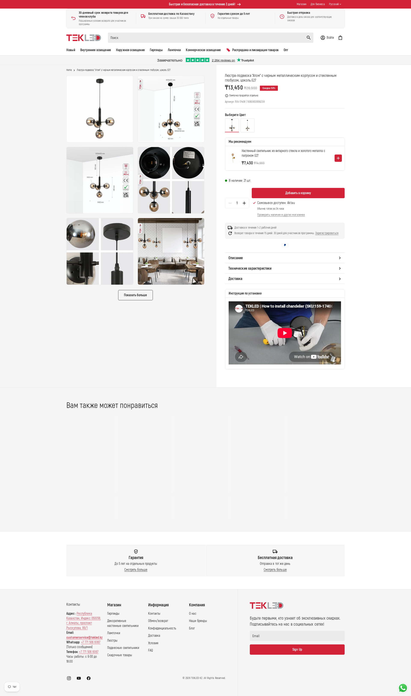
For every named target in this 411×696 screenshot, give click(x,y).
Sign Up (297, 649)
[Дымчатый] (232, 125)
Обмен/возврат (158, 621)
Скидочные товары (119, 655)
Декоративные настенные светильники (122, 623)
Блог (192, 628)
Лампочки (113, 633)
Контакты (154, 613)
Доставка (154, 636)
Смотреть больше (135, 570)
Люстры (112, 640)
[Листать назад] (62, 467)
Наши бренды (198, 621)
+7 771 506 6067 (90, 642)
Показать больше (135, 295)
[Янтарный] (248, 125)
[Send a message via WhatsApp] (403, 688)
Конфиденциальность (162, 628)
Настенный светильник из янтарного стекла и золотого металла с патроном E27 (283, 153)
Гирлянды (113, 613)
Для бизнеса (318, 4)
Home (69, 70)
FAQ (150, 650)
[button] (327, 38)
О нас (192, 613)
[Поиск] (308, 38)
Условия (153, 643)
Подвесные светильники (123, 648)
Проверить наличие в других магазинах (281, 215)
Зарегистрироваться (327, 233)
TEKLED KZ (196, 678)
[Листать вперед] (348, 467)
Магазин (301, 4)
